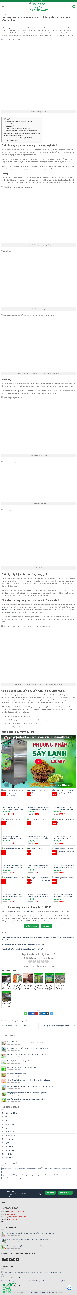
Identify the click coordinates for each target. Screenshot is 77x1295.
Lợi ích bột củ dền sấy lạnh (16, 1074)
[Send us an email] (13, 1259)
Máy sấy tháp (6, 1143)
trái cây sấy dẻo (64, 1175)
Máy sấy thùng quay (8, 1150)
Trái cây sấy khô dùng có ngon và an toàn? (57, 1026)
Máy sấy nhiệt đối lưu (8, 1135)
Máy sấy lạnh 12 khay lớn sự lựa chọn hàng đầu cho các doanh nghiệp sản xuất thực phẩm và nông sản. (63, 895)
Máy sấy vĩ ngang (7, 1158)
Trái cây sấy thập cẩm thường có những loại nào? (20, 121)
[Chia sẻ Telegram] (51, 1013)
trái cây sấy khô (6, 1178)
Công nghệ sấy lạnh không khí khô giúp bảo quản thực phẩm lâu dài (30, 1086)
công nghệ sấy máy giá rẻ (34, 1168)
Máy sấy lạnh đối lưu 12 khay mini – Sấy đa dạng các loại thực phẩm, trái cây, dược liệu (64, 808)
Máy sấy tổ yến (6, 1154)
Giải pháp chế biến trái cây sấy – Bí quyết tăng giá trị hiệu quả (28, 1080)
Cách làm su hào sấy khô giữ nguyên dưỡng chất (24, 1067)
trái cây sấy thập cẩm (18, 1178)
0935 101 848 (11, 1214)
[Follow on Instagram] (6, 1259)
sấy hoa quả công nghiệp (26, 1171)
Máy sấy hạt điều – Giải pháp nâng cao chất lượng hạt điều (27, 1048)
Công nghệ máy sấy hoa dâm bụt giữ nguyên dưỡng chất (27, 1054)
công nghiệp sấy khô (7, 1168)
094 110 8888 (21, 1211)
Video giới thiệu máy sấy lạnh (13, 135)
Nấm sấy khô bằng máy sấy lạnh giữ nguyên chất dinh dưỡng (22, 944)
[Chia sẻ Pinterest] (36, 1013)
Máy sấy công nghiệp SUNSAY (15, 1026)
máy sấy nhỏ (57, 1168)
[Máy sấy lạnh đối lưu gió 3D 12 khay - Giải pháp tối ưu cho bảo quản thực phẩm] (38, 826)
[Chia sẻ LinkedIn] (44, 1013)
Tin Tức (3, 14)
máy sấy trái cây (66, 1168)
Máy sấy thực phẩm (8, 1146)
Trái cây (9, 124)
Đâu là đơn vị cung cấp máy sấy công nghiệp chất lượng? (22, 133)
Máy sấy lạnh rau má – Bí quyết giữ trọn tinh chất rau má (26, 1061)
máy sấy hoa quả (47, 1168)
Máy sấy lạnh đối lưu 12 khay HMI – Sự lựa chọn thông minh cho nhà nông (63, 837)
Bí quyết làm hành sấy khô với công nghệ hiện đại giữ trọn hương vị (30, 1042)
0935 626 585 (12, 1211)
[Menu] (2, 6)
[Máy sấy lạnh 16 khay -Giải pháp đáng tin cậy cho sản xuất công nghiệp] (38, 884)
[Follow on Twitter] (10, 1259)
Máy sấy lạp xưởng (7, 1131)
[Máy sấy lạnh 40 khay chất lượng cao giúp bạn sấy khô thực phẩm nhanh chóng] (64, 855)
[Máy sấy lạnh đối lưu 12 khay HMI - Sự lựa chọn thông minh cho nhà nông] (64, 826)
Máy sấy (4, 1120)
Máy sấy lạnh (5, 1128)
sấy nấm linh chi (41, 1175)
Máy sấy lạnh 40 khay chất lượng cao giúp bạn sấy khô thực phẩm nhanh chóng (64, 866)
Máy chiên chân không (9, 1113)
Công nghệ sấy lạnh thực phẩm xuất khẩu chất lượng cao (27, 1093)
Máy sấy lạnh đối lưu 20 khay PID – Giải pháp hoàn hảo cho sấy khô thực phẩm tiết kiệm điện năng (38, 808)
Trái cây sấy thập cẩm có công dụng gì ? (17, 128)
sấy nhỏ (33, 1175)
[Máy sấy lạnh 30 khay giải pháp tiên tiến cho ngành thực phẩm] (13, 884)
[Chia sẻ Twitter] (33, 1013)
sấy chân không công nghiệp (10, 1171)
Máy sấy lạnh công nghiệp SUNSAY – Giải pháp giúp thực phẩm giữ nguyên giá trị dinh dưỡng (12, 837)
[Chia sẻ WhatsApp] (25, 1013)
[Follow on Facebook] (3, 1259)
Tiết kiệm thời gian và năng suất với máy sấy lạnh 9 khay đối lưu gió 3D (12, 866)
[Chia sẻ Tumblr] (47, 1013)
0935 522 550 (13, 1219)
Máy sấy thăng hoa (7, 1139)
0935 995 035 (13, 1217)
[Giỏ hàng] (73, 6)
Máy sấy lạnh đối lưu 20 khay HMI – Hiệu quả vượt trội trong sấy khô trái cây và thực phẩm (12, 808)
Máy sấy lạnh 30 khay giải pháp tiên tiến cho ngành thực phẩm (12, 895)
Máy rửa (4, 1117)
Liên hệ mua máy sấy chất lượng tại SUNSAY (18, 138)
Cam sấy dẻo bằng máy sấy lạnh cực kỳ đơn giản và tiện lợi (21, 949)
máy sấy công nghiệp (8, 610)
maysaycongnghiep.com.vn (15, 1222)
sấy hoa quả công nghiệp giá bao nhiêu (12, 1175)
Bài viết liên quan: (12, 140)
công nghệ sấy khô (20, 1168)
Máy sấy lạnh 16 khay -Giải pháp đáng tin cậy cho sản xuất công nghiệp (38, 895)
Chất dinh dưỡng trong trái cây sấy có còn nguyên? (20, 131)
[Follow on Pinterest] (17, 1259)
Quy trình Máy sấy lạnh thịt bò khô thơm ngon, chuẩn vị (26, 1099)
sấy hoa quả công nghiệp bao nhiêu (44, 1171)
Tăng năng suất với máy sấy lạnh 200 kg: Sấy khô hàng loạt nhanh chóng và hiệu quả (38, 866)
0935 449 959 (22, 1217)
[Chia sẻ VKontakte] (40, 1013)
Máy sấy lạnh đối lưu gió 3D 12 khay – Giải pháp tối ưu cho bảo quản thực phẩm (38, 837)
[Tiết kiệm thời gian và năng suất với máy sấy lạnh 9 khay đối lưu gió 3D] (13, 855)
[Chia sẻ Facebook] (29, 1013)
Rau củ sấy (10, 126)
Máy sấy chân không (8, 1124)
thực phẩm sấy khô (52, 1175)
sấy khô (27, 1175)
